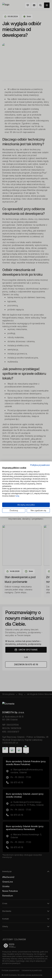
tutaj (17, 496)
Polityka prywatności (40, 465)
